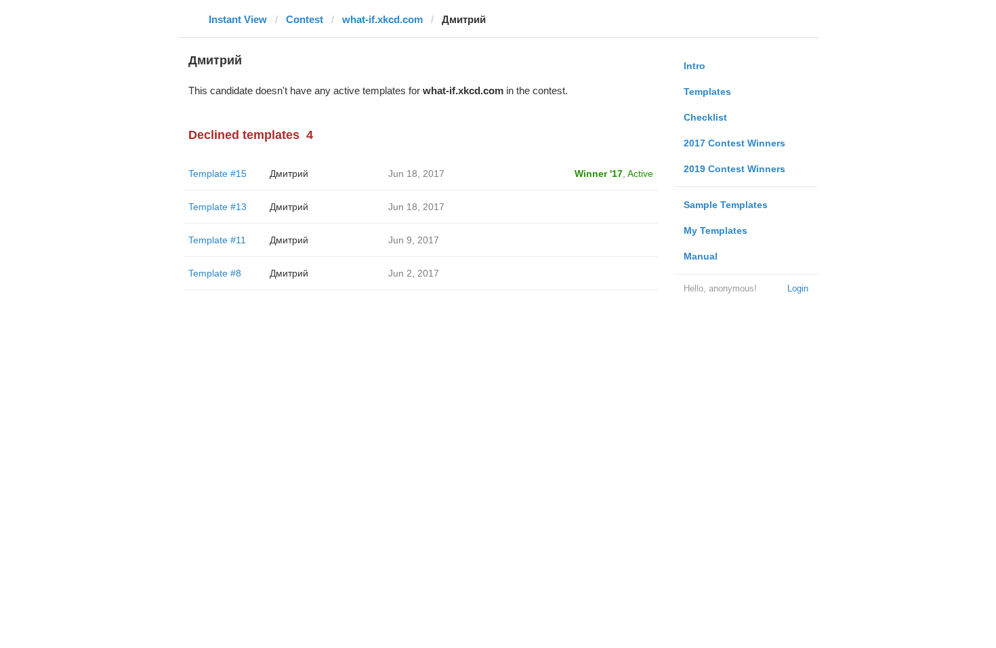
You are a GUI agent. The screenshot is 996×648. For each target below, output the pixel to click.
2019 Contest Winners (734, 168)
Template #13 (217, 206)
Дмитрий (289, 173)
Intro (694, 65)
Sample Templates (726, 204)
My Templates (715, 230)
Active (640, 173)
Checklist (705, 117)
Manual (701, 256)
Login (797, 288)
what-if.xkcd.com (382, 19)
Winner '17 (599, 173)
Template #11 (217, 240)
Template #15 (217, 173)
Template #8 (214, 273)
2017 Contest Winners (734, 143)
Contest (304, 19)
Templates (707, 91)
